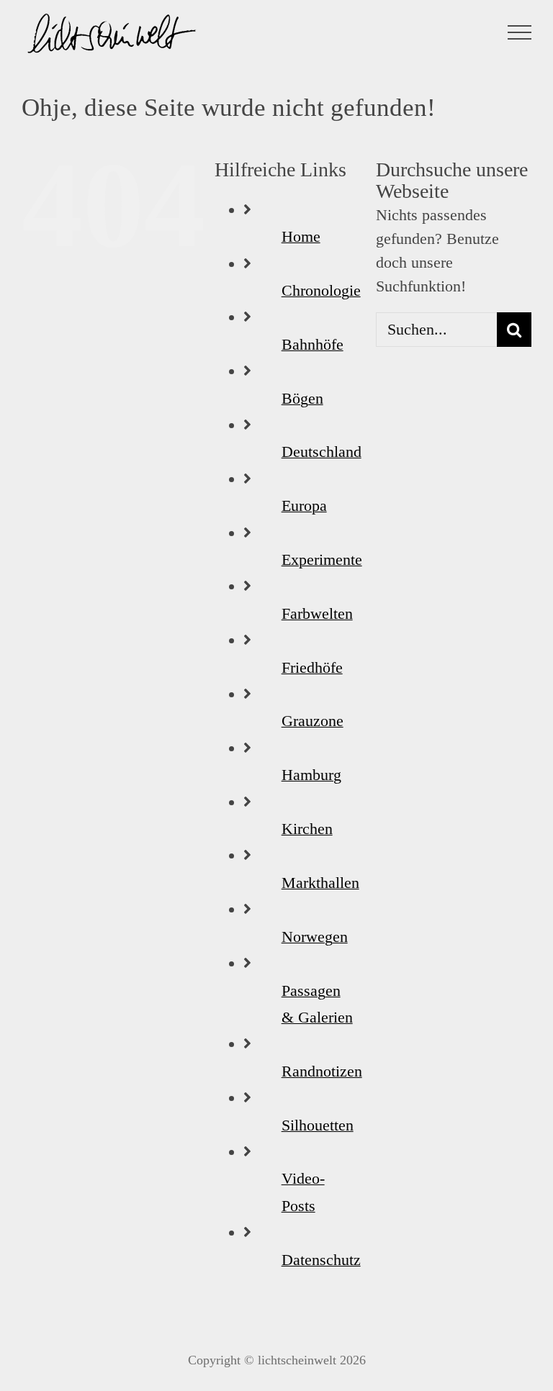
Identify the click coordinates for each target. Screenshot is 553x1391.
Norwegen (315, 937)
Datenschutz (321, 1260)
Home (301, 236)
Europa (304, 506)
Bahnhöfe (312, 344)
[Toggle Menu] (520, 32)
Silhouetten (318, 1125)
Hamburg (311, 775)
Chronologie (321, 290)
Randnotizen (322, 1071)
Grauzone (312, 721)
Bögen (302, 398)
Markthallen (320, 883)
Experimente (322, 559)
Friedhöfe (312, 667)
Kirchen (307, 829)
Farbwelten (317, 613)
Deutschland (321, 452)
